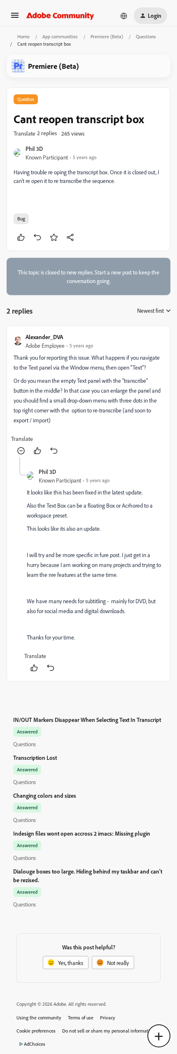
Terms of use (80, 1017)
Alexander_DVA (44, 336)
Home (23, 36)
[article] (88, 395)
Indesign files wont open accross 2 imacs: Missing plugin (81, 833)
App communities (60, 36)
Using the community (38, 1017)
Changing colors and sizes (44, 795)
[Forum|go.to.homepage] (60, 15)
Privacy (107, 1017)
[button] (15, 17)
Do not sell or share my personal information (108, 1031)
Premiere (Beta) (107, 36)
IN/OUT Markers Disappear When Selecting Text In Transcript (87, 719)
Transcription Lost (35, 757)
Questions (146, 36)
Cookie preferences (36, 1031)
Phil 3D (34, 148)
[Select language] (123, 15)
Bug (21, 218)
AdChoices (34, 1044)
